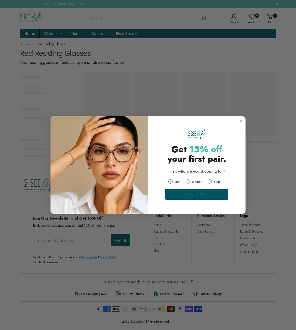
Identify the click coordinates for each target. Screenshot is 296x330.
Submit (196, 194)
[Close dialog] (241, 120)
